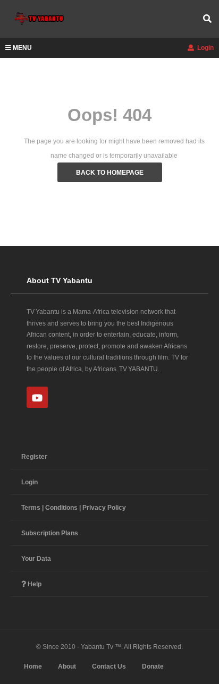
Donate (153, 666)
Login (205, 48)
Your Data (36, 558)
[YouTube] (37, 397)
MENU (22, 48)
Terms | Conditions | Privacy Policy (73, 507)
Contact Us (109, 666)
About (67, 666)
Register (34, 456)
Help (33, 584)
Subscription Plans (49, 533)
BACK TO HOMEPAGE (110, 172)
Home (33, 666)
